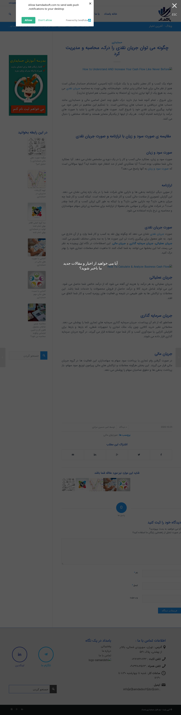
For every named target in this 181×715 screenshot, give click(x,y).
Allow (28, 20)
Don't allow (45, 20)
